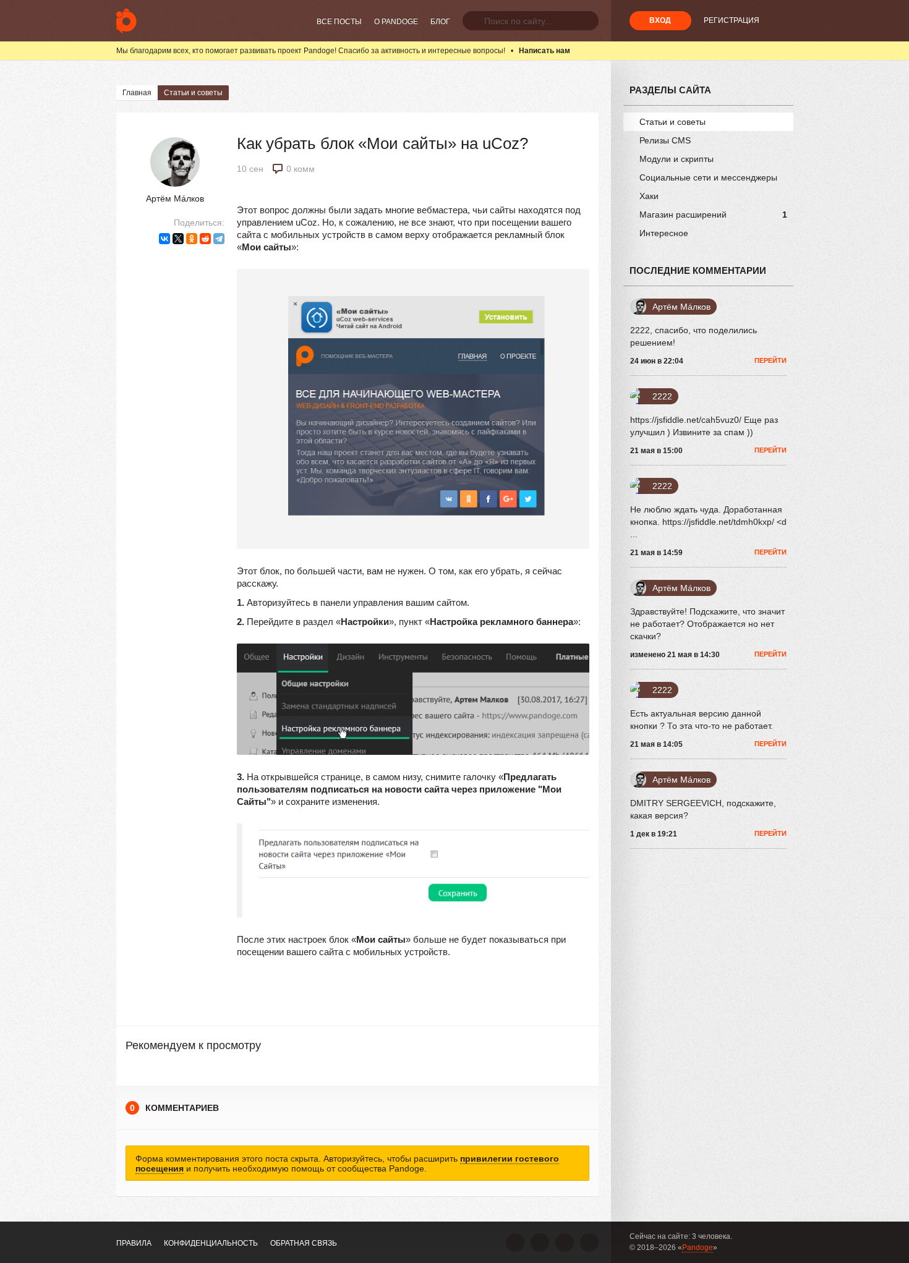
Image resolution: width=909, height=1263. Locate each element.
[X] (178, 238)
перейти (770, 360)
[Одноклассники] (191, 238)
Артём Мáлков (175, 198)
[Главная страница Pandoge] (126, 20)
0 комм (300, 169)
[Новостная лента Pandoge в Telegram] (589, 1242)
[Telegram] (218, 238)
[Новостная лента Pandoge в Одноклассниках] (540, 1242)
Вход (660, 20)
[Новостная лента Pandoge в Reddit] (564, 1242)
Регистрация (731, 20)
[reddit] (205, 238)
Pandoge (697, 1247)
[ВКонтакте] (164, 238)
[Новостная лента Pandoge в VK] (515, 1242)
